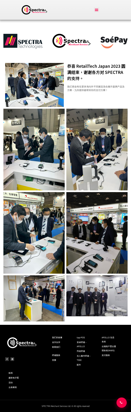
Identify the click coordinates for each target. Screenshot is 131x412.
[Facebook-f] (7, 359)
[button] (96, 10)
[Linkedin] (12, 359)
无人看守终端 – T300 (84, 357)
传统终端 (81, 351)
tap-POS (81, 337)
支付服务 (106, 355)
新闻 (11, 372)
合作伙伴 (56, 342)
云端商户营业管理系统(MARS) (109, 348)
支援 (54, 359)
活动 (11, 382)
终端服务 (56, 355)
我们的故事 (57, 337)
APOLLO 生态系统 (108, 339)
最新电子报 (14, 377)
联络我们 (56, 346)
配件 (79, 364)
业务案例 (13, 387)
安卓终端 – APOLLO (81, 344)
